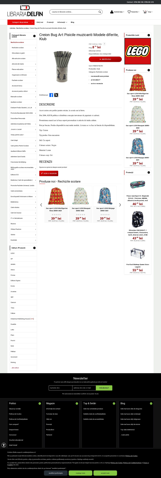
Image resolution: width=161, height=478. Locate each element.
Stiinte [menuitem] (13, 235)
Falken (13, 313)
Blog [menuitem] (72, 22)
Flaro (12, 335)
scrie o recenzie (97, 83)
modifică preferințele (56, 473)
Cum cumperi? (14, 424)
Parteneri (49, 435)
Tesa (12, 308)
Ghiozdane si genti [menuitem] (18, 53)
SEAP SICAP (13, 445)
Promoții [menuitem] (50, 22)
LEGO (12, 253)
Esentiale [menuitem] (14, 240)
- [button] (34, 36)
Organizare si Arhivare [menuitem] (19, 75)
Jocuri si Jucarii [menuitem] (16, 129)
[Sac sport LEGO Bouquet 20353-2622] (80, 196)
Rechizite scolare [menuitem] (17, 42)
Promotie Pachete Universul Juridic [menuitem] (22, 185)
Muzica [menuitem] (13, 224)
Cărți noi (49, 419)
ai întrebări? (95, 80)
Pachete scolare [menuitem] (17, 80)
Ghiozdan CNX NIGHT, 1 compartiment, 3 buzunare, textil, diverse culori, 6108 (137, 232)
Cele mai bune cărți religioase (130, 419)
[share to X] (56, 95)
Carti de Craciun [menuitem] (16, 213)
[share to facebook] (51, 95)
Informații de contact (53, 409)
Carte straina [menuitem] (15, 207)
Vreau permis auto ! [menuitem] (17, 135)
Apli (12, 297)
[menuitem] (21, 22)
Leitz (12, 330)
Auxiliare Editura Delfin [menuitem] (18, 151)
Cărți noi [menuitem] (40, 22)
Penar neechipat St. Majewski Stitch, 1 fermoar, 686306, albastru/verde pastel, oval (138, 198)
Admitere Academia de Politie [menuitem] (21, 124)
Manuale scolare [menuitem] (16, 97)
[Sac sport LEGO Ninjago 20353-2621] (104, 196)
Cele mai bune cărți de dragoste (131, 409)
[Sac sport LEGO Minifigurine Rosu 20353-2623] (56, 196)
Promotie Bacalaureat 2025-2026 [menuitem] (22, 113)
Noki (12, 346)
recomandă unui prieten (100, 76)
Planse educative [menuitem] (17, 69)
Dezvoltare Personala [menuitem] (18, 118)
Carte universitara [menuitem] (16, 191)
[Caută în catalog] (100, 12)
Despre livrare (13, 430)
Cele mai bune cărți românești (130, 414)
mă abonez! (104, 388)
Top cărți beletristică (127, 430)
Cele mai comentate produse (93, 409)
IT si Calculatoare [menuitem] (17, 218)
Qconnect (14, 357)
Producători (50, 430)
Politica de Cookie (131, 456)
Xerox (13, 270)
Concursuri (12, 435)
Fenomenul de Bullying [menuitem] (18, 162)
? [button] (104, 44)
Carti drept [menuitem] (14, 140)
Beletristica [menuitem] (14, 202)
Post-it (13, 340)
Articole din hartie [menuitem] (18, 64)
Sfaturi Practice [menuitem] (16, 229)
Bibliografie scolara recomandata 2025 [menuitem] (22, 168)
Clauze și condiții (15, 409)
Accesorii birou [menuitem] (17, 86)
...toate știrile (124, 435)
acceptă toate (105, 473)
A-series (13, 291)
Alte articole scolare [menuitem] (18, 58)
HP (12, 259)
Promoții (49, 424)
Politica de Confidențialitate (132, 463)
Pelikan (13, 351)
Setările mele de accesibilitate (93, 419)
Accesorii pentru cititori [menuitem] (20, 91)
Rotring (13, 362)
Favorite (134, 12)
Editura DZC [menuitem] (15, 175)
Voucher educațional (16, 440)
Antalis (13, 264)
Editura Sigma (15, 280)
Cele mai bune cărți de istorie (130, 424)
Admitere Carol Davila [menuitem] (18, 156)
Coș (148, 11)
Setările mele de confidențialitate (94, 414)
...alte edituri (15, 368)
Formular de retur (52, 414)
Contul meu (118, 12)
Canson (13, 302)
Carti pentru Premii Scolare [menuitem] (20, 146)
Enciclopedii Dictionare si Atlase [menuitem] (22, 196)
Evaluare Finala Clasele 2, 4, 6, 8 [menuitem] (21, 107)
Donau (13, 275)
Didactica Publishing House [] (22, 319)
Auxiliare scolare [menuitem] (16, 102)
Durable (13, 324)
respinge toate (80, 473)
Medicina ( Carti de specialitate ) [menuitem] (22, 180)
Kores (13, 286)
